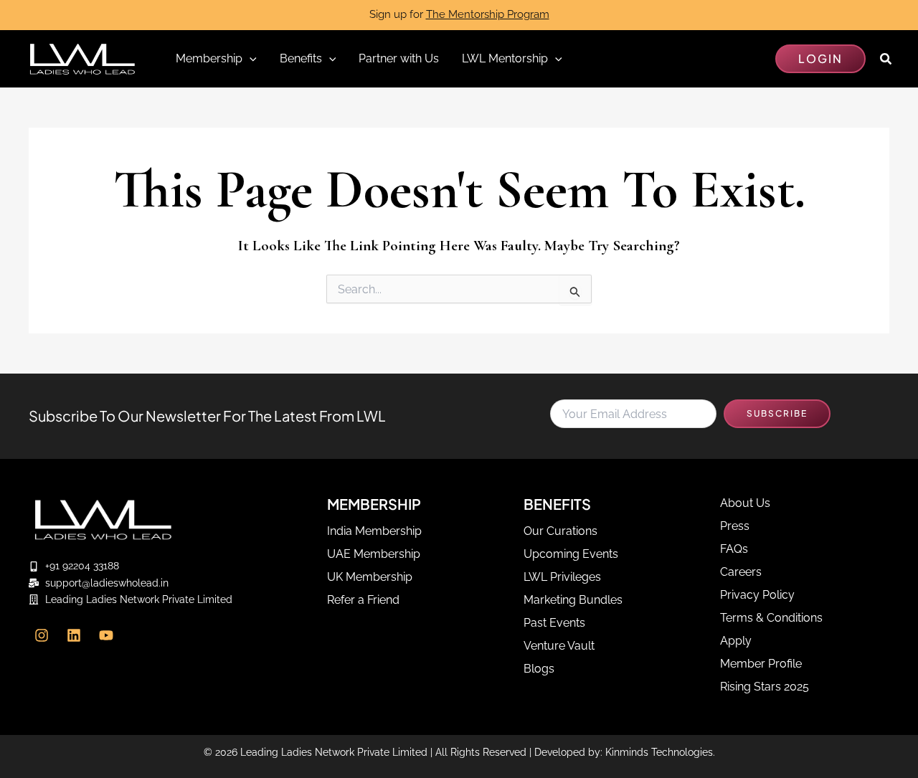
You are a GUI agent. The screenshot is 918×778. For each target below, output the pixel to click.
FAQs (734, 549)
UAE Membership (373, 554)
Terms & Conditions (771, 618)
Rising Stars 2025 (764, 686)
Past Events (554, 623)
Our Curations (560, 531)
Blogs (539, 668)
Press (734, 526)
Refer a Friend (363, 600)
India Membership (374, 531)
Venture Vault (559, 646)
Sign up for (459, 14)
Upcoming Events (571, 554)
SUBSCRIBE (777, 413)
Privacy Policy (757, 595)
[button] (820, 58)
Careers (741, 572)
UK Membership (369, 577)
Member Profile (761, 663)
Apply (736, 640)
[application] (249, 58)
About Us (745, 503)
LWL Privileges (562, 577)
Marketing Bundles (573, 600)
